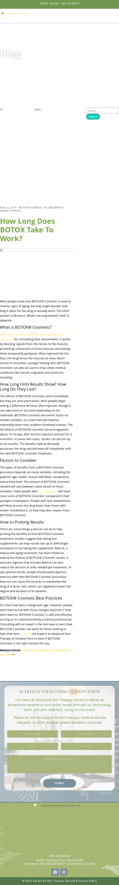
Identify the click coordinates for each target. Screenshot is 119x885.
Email (10, 741)
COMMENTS (13, 754)
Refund (70, 881)
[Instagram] (63, 872)
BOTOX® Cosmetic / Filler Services (41, 207)
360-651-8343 (70, 3)
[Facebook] (55, 872)
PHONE (65, 741)
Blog (10, 53)
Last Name (66, 729)
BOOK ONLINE (49, 3)
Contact (26, 634)
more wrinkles (47, 491)
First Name (12, 729)
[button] (115, 15)
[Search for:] (102, 111)
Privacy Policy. (87, 881)
